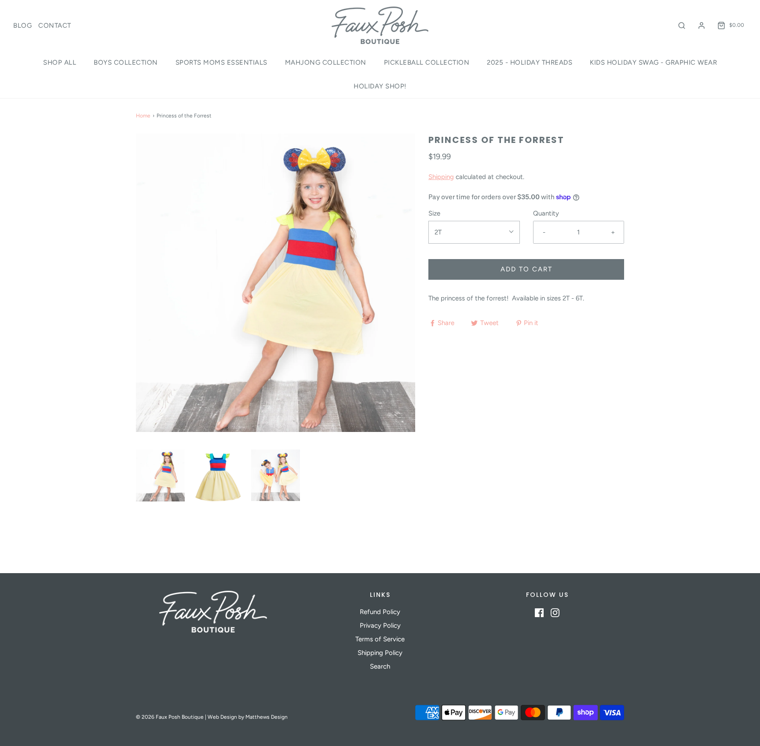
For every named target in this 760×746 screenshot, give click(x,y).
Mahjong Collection (325, 62)
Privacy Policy (380, 625)
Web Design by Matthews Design (248, 717)
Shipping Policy (380, 653)
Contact (54, 25)
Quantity (546, 213)
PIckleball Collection (427, 62)
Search (380, 666)
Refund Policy (380, 612)
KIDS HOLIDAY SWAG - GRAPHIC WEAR (653, 62)
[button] (160, 476)
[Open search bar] (682, 25)
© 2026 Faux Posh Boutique (170, 717)
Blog (22, 25)
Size (434, 213)
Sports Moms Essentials (221, 62)
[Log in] (701, 25)
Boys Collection (126, 62)
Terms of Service (380, 639)
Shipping (441, 177)
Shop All (59, 62)
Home (143, 116)
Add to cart (526, 269)
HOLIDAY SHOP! (380, 86)
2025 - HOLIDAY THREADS (529, 62)
